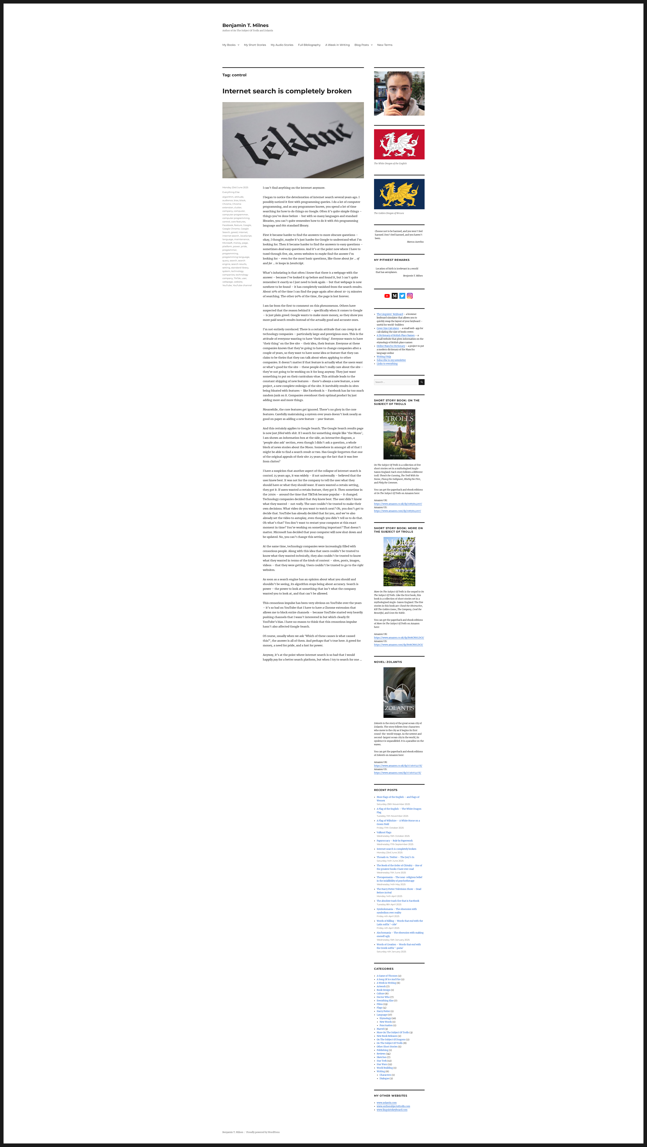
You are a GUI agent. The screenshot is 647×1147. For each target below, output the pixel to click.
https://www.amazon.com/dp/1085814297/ (397, 511)
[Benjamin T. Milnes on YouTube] (387, 296)
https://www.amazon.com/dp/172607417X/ (397, 772)
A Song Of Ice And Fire (388, 979)
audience (227, 200)
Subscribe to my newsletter (391, 360)
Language (382, 1014)
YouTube (227, 285)
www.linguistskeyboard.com (392, 1109)
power (236, 246)
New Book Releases (387, 1036)
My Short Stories (255, 45)
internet (243, 232)
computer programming (236, 218)
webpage (227, 281)
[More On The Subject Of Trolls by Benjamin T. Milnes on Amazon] (399, 561)
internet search (230, 235)
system (226, 271)
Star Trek (382, 1060)
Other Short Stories (387, 1046)
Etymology (385, 1018)
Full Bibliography (309, 45)
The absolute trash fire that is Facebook (398, 900)
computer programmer (235, 214)
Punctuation (386, 1025)
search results (238, 264)
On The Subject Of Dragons (391, 1039)
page (245, 242)
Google (247, 225)
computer (239, 211)
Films (380, 1004)
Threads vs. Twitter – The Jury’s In (395, 857)
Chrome (226, 204)
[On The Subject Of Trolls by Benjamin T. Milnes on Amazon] (399, 434)
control (226, 221)
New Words (386, 1021)
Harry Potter (383, 1011)
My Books (229, 45)
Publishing (382, 1050)
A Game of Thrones (387, 975)
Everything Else (231, 192)
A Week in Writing (337, 45)
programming (230, 253)
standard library (240, 267)
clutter (237, 207)
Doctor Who (383, 997)
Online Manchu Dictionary (391, 346)
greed (234, 232)
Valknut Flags (384, 832)
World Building (385, 1067)
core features (238, 221)
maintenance (241, 239)
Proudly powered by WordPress (263, 1132)
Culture (380, 993)
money (237, 242)
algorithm (228, 196)
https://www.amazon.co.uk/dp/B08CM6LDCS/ (399, 637)
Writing (381, 1071)
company (227, 211)
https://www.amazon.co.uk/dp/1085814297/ (398, 503)
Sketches (382, 1057)
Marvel (380, 1029)
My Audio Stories (282, 45)
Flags (379, 1007)
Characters (385, 1075)
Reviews (381, 1053)
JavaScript (246, 235)
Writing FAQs (384, 356)
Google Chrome (231, 228)
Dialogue (384, 1078)
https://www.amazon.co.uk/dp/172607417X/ (398, 765)
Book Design (383, 990)
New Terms (384, 45)
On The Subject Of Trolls (390, 1043)
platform (227, 246)
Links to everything (387, 363)
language (227, 239)
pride (244, 246)
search (233, 260)
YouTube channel (242, 285)
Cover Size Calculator (388, 328)
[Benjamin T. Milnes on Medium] (395, 296)
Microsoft (227, 242)
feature (238, 225)
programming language (235, 257)
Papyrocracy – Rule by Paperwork (395, 840)
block (242, 200)
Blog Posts (362, 45)
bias (236, 200)
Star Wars (382, 1064)
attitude (239, 196)
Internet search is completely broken (287, 91)
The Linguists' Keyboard (390, 314)
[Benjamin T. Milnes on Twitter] (402, 296)
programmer (229, 250)
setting (226, 267)
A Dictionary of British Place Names (396, 335)
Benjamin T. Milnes (245, 25)
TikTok (237, 278)
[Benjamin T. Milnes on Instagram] (410, 296)
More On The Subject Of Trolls (393, 1032)
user (244, 278)
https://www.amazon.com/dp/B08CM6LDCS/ (398, 644)
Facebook (227, 225)
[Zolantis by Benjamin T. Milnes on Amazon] (399, 692)
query (225, 260)
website (238, 281)
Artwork (381, 986)
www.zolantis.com (387, 1102)
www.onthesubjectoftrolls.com (393, 1106)
